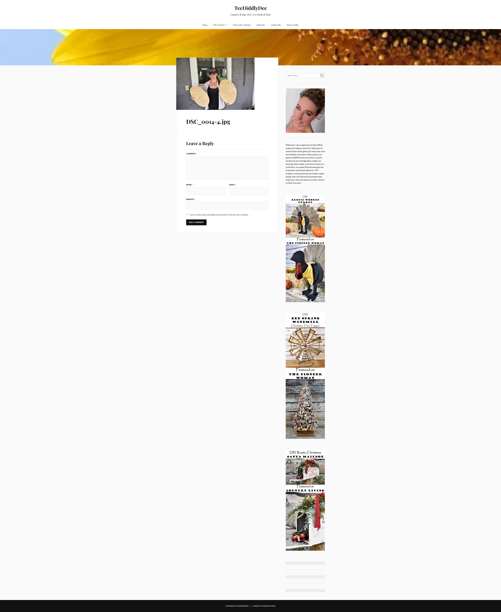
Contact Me (276, 24)
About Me (260, 24)
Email (233, 185)
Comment (192, 154)
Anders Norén (269, 606)
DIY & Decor (219, 24)
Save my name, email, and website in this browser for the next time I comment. (219, 215)
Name (189, 185)
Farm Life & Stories (242, 24)
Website (190, 199)
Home (205, 24)
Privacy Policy (293, 24)
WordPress (243, 606)
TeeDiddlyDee (250, 8)
